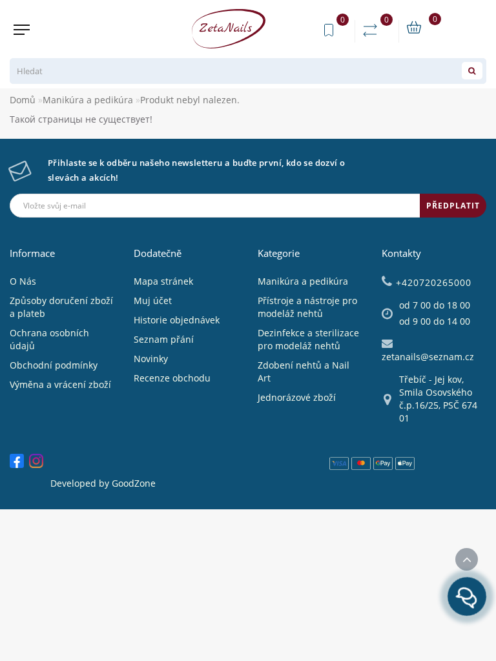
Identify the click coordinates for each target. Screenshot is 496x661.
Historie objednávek (177, 320)
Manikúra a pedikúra (88, 100)
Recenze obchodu (172, 378)
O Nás (23, 281)
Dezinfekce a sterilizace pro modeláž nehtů (308, 339)
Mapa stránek (163, 281)
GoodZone (134, 483)
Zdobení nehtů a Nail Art (303, 371)
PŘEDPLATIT (453, 205)
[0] (372, 30)
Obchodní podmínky (54, 365)
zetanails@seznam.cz (428, 357)
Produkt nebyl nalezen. (190, 100)
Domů (23, 100)
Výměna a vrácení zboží (60, 384)
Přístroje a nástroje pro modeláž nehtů (307, 307)
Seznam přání (164, 339)
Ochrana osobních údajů (49, 339)
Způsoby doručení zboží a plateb (61, 307)
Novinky (151, 358)
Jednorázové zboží (297, 397)
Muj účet (153, 300)
